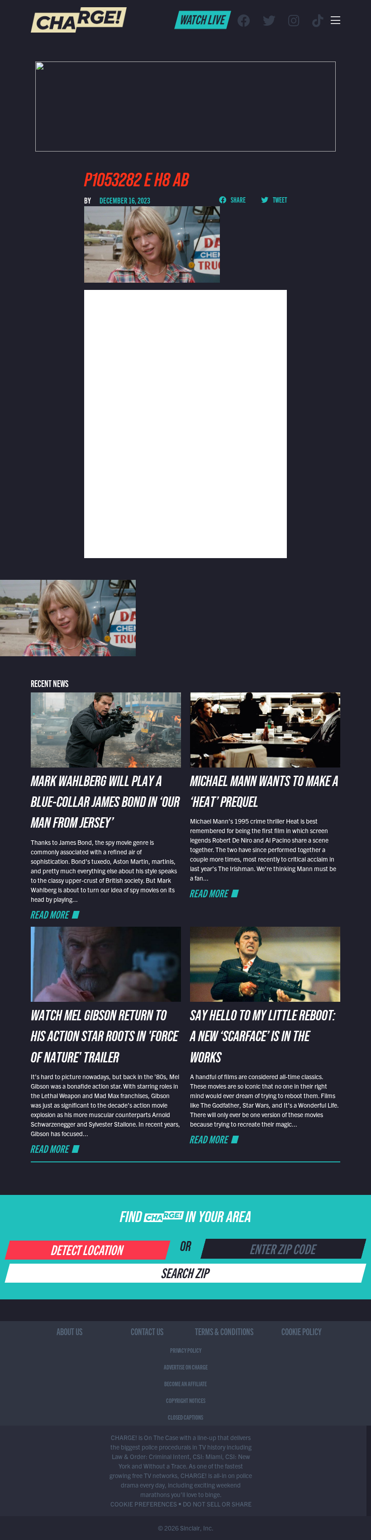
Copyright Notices (185, 1400)
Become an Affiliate (185, 1383)
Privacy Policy (185, 1350)
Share (238, 199)
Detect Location (87, 1249)
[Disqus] (185, 423)
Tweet (279, 199)
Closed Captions (185, 1417)
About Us (69, 1331)
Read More (50, 914)
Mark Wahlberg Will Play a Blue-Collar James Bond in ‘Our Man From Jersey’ (105, 804)
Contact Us (147, 1331)
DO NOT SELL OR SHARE (217, 1504)
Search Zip (186, 1272)
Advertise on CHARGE (186, 1367)
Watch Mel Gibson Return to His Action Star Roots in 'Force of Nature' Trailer (104, 1038)
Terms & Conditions (224, 1331)
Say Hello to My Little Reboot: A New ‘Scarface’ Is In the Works (262, 1038)
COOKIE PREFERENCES (143, 1504)
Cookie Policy (301, 1331)
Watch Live (203, 19)
